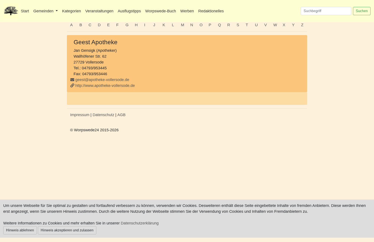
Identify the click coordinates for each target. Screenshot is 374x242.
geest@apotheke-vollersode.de (102, 80)
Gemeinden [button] (44, 11)
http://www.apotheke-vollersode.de (104, 85)
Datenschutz (103, 115)
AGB (121, 115)
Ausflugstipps (129, 11)
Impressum (79, 115)
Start (25, 11)
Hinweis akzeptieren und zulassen (67, 230)
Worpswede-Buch (160, 11)
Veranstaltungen (99, 11)
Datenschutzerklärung (140, 223)
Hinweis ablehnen (20, 230)
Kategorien (71, 11)
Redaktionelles (211, 11)
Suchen (362, 11)
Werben (187, 11)
